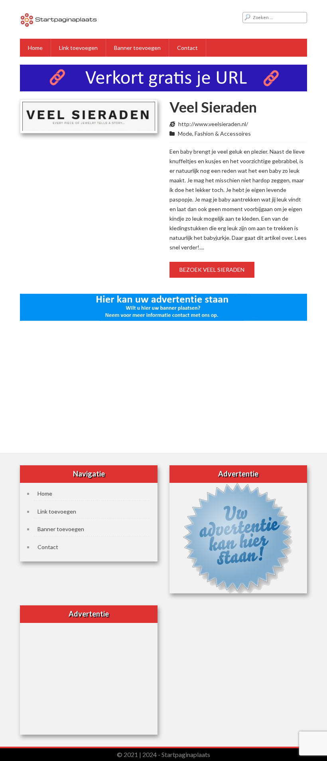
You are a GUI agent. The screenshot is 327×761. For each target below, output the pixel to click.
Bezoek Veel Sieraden (211, 269)
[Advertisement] (163, 384)
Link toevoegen (78, 47)
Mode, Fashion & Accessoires (214, 133)
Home (35, 47)
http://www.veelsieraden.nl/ (213, 124)
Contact (187, 47)
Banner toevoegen (137, 47)
